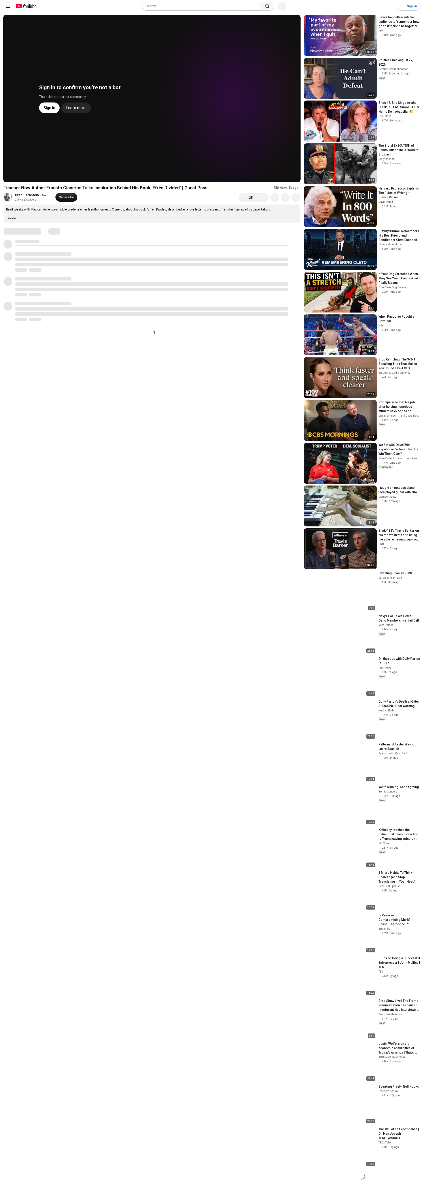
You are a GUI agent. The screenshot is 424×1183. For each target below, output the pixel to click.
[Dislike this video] (262, 197)
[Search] (267, 6)
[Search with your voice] (282, 6)
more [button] (12, 218)
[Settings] (390, 6)
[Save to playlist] (285, 197)
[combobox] (202, 6)
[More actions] (296, 197)
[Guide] (8, 6)
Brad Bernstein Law (30, 195)
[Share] (274, 197)
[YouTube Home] (26, 6)
